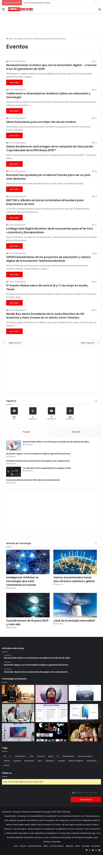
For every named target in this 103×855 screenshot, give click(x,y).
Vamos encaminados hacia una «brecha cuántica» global (73, 579)
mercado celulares (85, 756)
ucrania (6, 765)
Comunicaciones (35, 846)
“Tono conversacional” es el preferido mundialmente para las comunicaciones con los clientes (62, 3)
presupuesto (29, 761)
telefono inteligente (76, 761)
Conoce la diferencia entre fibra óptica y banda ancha (33, 480)
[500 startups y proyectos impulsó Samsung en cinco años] (51, 732)
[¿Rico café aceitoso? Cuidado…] (18, 694)
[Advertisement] (51, 22)
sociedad (61, 761)
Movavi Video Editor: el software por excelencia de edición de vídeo (56, 441)
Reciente (76, 432)
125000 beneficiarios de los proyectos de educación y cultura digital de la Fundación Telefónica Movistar (48, 259)
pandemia (17, 761)
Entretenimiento (57, 846)
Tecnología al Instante (23, 39)
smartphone (49, 761)
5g (4, 756)
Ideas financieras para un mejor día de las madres (41, 122)
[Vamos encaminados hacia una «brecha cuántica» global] (75, 562)
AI (10, 756)
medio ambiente (68, 756)
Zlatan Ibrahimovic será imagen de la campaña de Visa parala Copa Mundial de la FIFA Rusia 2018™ (49, 148)
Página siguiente (88, 343)
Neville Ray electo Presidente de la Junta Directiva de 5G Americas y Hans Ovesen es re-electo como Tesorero (45, 315)
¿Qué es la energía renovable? (74, 620)
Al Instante (95, 846)
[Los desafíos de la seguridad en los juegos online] (13, 472)
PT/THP (11, 61)
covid (31, 756)
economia (41, 756)
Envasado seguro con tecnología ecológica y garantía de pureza (38, 453)
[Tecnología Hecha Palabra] (21, 9)
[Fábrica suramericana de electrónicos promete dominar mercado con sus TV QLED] (18, 732)
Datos (45, 846)
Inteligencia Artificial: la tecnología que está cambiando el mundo (22, 581)
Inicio (10, 39)
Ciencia (23, 846)
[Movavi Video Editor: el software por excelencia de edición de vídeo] (13, 445)
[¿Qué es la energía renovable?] (75, 605)
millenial (6, 761)
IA (57, 756)
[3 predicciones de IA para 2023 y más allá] (28, 605)
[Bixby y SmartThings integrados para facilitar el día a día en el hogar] (51, 713)
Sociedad (85, 846)
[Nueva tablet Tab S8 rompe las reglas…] (85, 732)
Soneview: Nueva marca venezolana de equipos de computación (38, 461)
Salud (77, 846)
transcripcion (92, 761)
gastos (50, 756)
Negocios (69, 846)
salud (40, 761)
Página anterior (14, 343)
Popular (26, 432)
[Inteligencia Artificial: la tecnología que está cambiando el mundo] (28, 562)
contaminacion (19, 756)
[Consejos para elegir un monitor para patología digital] (18, 713)
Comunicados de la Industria (45, 39)
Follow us (7, 773)
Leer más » (14, 82)
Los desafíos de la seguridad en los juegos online (47, 468)
